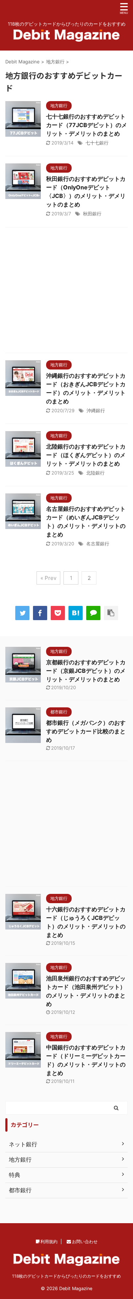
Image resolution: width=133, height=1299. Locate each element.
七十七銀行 (97, 143)
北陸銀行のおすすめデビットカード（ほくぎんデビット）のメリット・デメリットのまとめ (86, 455)
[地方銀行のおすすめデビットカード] (75, 613)
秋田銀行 (92, 213)
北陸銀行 (95, 473)
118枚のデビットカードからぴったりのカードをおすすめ (66, 1276)
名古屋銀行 (97, 543)
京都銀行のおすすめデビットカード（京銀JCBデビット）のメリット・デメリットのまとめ (86, 671)
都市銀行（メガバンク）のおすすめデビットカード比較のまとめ (86, 731)
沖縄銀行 (96, 410)
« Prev (48, 578)
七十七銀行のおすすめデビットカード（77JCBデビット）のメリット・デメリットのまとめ (86, 125)
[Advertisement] (66, 292)
